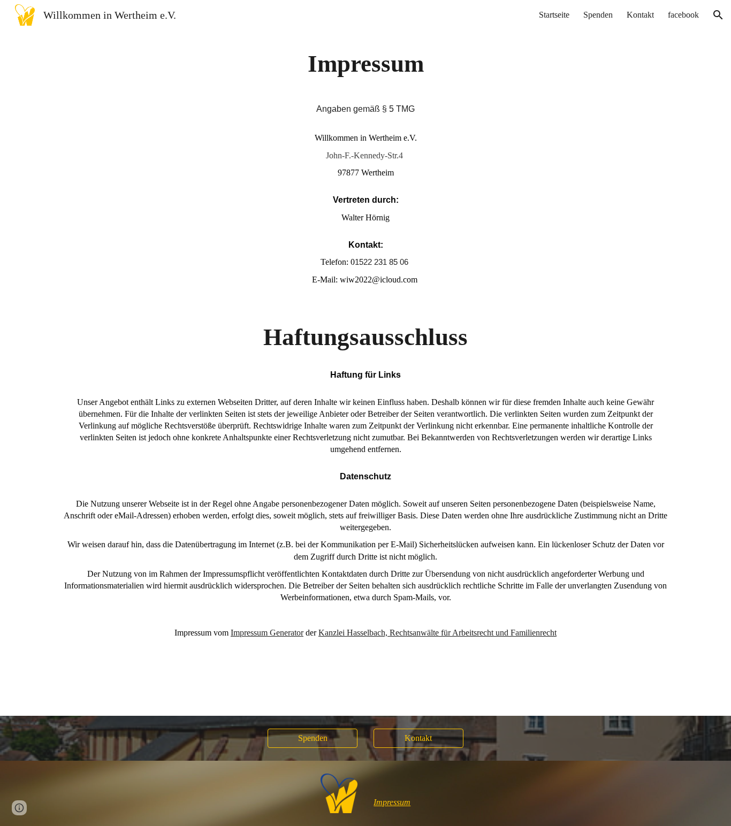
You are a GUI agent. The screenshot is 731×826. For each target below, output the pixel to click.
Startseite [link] (554, 14)
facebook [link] (683, 14)
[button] (718, 15)
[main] (365, 373)
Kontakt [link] (640, 14)
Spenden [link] (598, 14)
